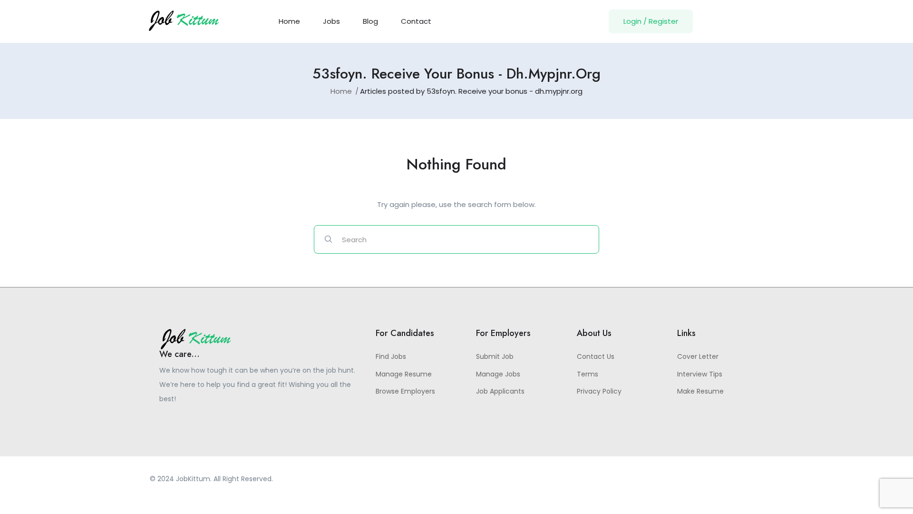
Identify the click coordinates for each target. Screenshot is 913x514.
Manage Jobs (498, 374)
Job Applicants (500, 391)
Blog (370, 21)
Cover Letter (698, 356)
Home (289, 21)
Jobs (331, 21)
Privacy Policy (599, 391)
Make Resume (700, 391)
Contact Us (595, 356)
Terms (587, 374)
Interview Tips (699, 374)
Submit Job (495, 356)
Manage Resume (404, 374)
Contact (416, 21)
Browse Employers (405, 391)
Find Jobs (391, 356)
